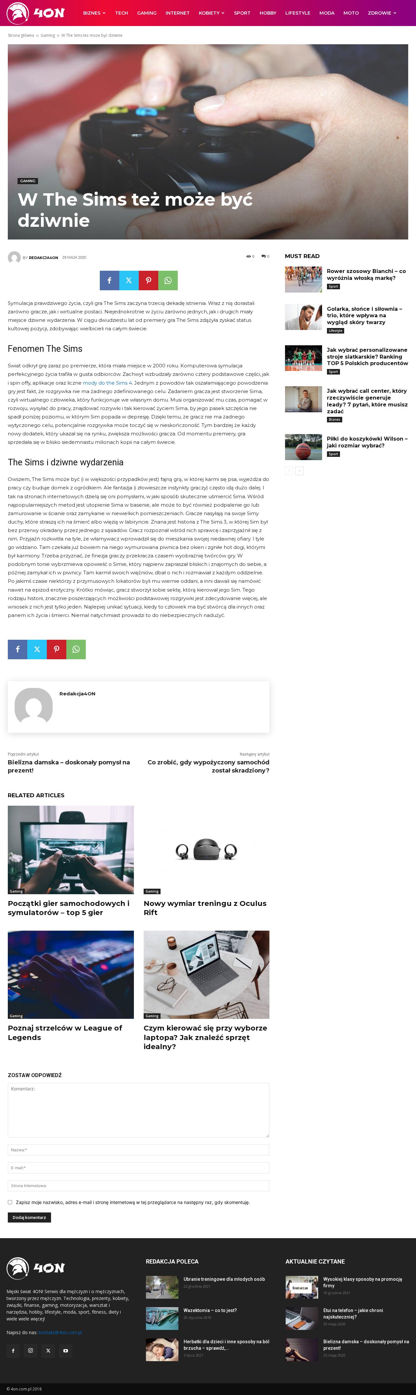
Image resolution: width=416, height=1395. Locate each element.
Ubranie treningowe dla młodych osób (224, 1279)
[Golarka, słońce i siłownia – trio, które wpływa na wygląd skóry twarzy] (303, 317)
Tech (121, 13)
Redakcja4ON (43, 257)
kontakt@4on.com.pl (60, 1332)
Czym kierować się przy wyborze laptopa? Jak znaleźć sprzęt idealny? (205, 1037)
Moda (326, 13)
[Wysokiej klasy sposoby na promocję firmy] (302, 1287)
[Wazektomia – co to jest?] (162, 1318)
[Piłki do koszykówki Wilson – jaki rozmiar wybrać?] (303, 447)
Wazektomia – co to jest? (210, 1310)
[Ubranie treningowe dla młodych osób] (162, 1287)
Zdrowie (379, 13)
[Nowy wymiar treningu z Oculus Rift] (207, 850)
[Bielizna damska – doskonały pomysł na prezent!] (302, 1349)
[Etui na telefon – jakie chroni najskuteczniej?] (302, 1318)
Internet (178, 13)
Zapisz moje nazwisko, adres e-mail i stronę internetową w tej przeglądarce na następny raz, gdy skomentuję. (133, 1202)
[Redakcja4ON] (15, 257)
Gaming (147, 13)
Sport (242, 13)
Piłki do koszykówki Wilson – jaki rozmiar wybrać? (367, 442)
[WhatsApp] (168, 280)
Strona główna (21, 35)
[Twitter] (129, 280)
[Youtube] (65, 1351)
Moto (351, 13)
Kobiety (209, 13)
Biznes (91, 13)
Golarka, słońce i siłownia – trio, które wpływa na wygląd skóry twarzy (364, 316)
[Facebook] (109, 280)
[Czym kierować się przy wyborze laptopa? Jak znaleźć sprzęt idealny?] (207, 975)
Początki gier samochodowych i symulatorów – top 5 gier (68, 908)
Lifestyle (297, 13)
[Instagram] (30, 1350)
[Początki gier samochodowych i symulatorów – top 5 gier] (71, 850)
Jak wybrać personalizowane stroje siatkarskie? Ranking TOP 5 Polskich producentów (367, 357)
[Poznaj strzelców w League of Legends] (71, 975)
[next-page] (299, 471)
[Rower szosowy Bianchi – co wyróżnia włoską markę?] (303, 280)
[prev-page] (289, 471)
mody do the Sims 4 (107, 383)
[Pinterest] (148, 280)
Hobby (268, 13)
